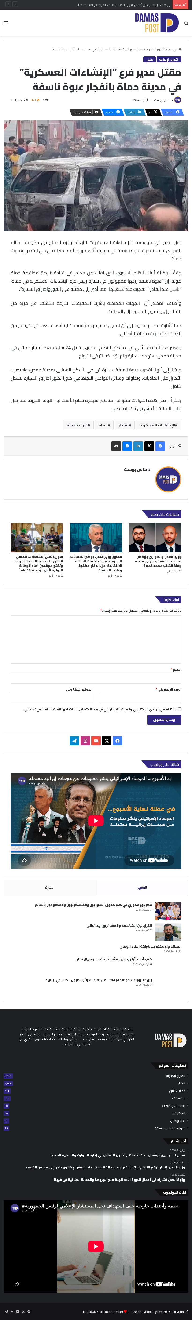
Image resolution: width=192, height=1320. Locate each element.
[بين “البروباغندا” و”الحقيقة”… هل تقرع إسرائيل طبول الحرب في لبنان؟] (168, 986)
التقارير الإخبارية (155, 49)
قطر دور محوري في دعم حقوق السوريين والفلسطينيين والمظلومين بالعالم (93, 905)
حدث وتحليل (178, 1120)
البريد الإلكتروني (168, 689)
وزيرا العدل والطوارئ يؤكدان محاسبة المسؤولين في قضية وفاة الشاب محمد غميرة (158, 561)
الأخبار (182, 1083)
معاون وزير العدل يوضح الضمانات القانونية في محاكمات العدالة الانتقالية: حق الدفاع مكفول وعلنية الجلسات (96, 563)
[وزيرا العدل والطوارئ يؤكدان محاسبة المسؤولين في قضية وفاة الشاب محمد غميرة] (155, 538)
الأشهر (142, 887)
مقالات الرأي (177, 1090)
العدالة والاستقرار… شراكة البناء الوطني (150, 946)
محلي (149, 59)
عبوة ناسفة (77, 425)
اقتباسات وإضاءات (174, 1105)
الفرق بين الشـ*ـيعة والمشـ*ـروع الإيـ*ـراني (119, 926)
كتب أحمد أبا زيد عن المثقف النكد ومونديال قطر (114, 959)
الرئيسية (173, 49)
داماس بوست (163, 100)
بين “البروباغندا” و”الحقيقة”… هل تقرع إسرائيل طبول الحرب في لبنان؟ (99, 980)
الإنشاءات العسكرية (157, 425)
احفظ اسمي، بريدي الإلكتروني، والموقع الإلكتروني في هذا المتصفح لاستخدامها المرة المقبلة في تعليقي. (100, 709)
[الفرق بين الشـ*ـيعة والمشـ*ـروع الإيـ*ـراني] (168, 932)
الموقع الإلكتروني (79, 689)
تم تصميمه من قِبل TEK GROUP (103, 1311)
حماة (103, 425)
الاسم (176, 669)
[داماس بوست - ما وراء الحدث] (157, 23)
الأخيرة (49, 887)
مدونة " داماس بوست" (170, 1128)
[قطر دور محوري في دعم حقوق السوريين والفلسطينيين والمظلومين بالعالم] (168, 911)
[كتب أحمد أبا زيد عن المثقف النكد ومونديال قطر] (168, 965)
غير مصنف (179, 1098)
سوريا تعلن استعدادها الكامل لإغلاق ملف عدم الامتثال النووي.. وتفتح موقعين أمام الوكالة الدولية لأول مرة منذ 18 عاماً (37, 563)
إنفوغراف (179, 1113)
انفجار (123, 425)
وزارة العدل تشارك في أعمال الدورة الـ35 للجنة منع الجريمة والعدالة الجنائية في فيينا (117, 4)
